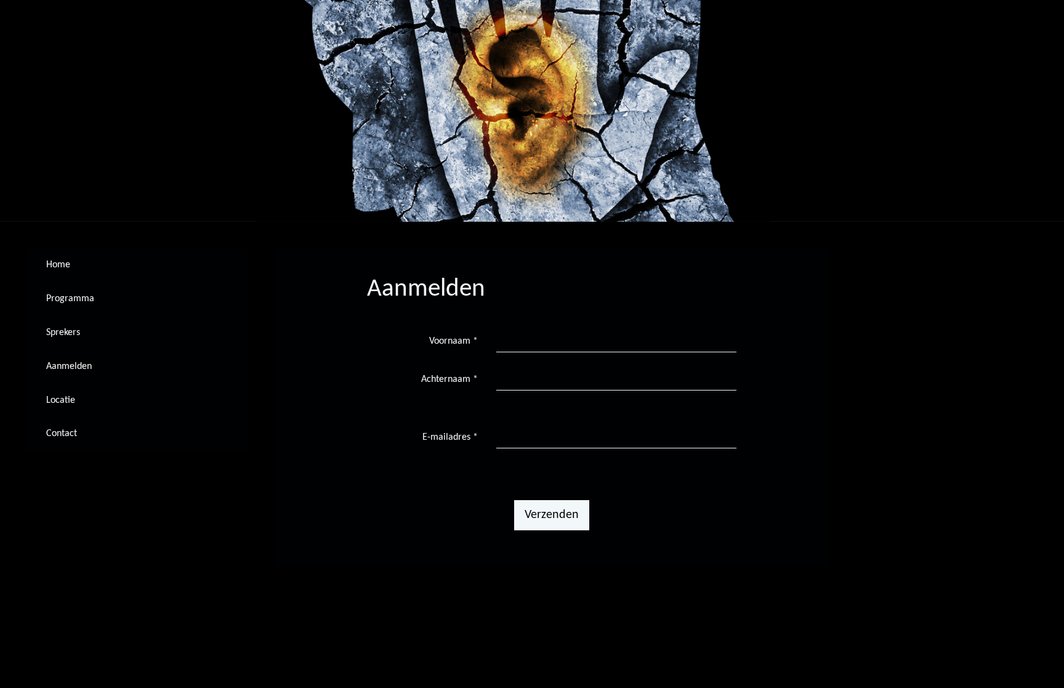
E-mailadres (450, 437)
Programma (70, 299)
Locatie (60, 400)
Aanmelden (69, 366)
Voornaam (453, 341)
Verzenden (552, 515)
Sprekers (63, 333)
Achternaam (449, 379)
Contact (61, 434)
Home (58, 265)
